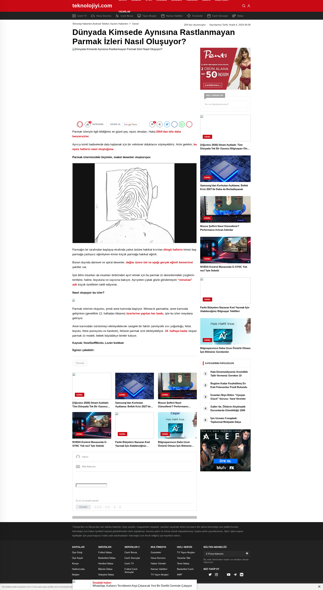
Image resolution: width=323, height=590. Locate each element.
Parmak (80, 363)
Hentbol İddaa (105, 563)
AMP (179, 574)
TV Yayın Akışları (160, 574)
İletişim (75, 574)
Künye (75, 563)
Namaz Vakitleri (159, 569)
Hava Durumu (158, 558)
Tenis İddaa (183, 563)
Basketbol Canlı (185, 569)
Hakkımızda (78, 569)
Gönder (83, 506)
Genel (135, 23)
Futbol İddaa (105, 552)
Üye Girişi (77, 552)
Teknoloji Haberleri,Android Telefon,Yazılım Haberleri (100, 23)
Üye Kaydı (77, 558)
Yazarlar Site (183, 558)
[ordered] (106, 507)
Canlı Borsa (130, 552)
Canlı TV (129, 563)
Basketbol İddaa (106, 558)
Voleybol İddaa (106, 574)
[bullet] (109, 507)
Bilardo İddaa (105, 569)
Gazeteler (156, 552)
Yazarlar (124, 11)
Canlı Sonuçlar (132, 558)
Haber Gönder (158, 563)
